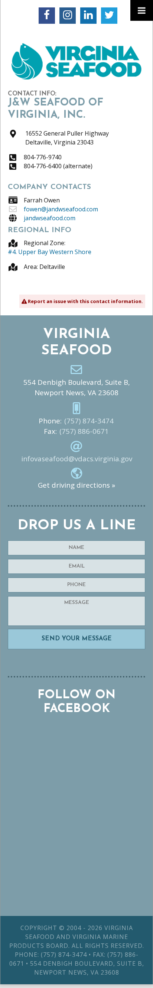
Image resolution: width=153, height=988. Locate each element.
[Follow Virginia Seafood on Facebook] (47, 15)
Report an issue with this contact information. (85, 301)
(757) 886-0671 (84, 431)
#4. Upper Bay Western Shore (49, 252)
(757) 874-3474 (89, 421)
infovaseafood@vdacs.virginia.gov (76, 459)
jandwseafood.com (49, 218)
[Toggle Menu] (141, 10)
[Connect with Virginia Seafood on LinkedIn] (88, 15)
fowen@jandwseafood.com (61, 209)
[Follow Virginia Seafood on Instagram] (67, 15)
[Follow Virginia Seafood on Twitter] (109, 15)
